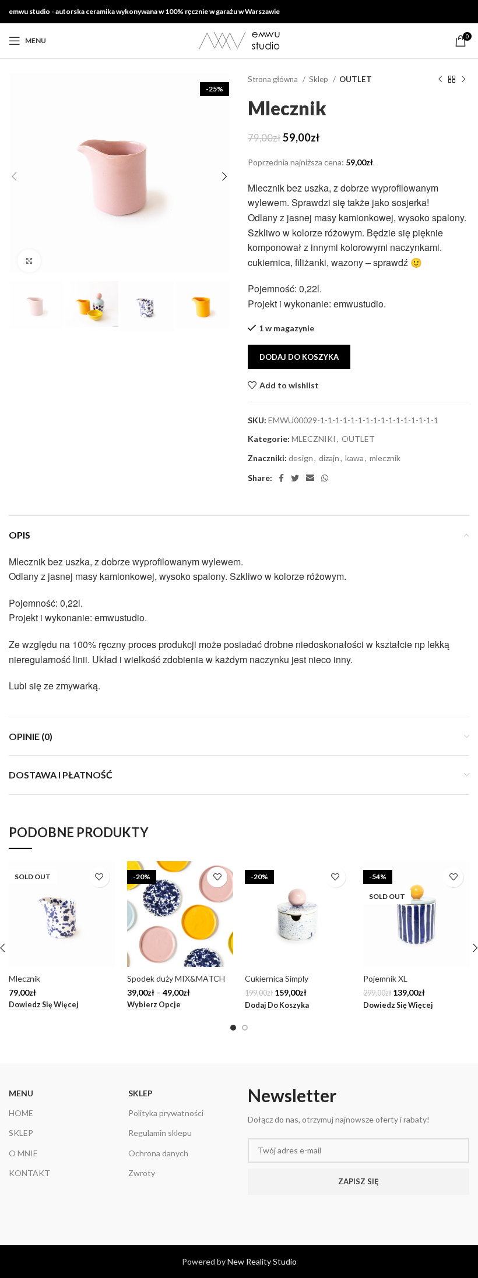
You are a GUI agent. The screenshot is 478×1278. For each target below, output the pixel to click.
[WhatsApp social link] (325, 478)
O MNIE (23, 1153)
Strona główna (274, 79)
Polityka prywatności (165, 1113)
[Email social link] (310, 478)
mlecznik (385, 458)
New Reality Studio (262, 1261)
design (301, 458)
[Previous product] (440, 80)
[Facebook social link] (281, 478)
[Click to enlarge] (29, 260)
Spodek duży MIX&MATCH (176, 978)
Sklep (319, 79)
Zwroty (141, 1173)
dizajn (329, 458)
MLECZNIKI (313, 439)
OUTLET (355, 79)
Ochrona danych (158, 1153)
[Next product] (463, 80)
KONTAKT (29, 1173)
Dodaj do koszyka (299, 357)
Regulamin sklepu (160, 1133)
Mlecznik (24, 978)
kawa (354, 458)
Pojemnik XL (385, 978)
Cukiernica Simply (276, 978)
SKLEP (21, 1133)
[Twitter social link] (295, 478)
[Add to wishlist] (99, 877)
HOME (21, 1113)
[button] (277, 1005)
